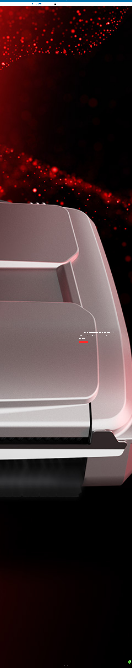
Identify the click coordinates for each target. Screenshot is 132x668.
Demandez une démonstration (66, 1)
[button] (98, 4)
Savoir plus (83, 342)
